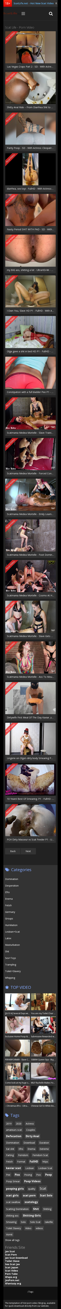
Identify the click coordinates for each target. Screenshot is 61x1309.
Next (28, 851)
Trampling (10, 964)
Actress (30, 1123)
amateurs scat (14, 1129)
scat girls (12, 1195)
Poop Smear (13, 1181)
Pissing (28, 1174)
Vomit (9, 1234)
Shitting (47, 1209)
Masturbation (12, 944)
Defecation (13, 1136)
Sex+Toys (10, 958)
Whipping (10, 977)
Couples (30, 1129)
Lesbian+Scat (12, 931)
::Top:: (30, 1291)
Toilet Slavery (13, 1228)
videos (39, 1228)
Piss (17, 1174)
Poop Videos (32, 1181)
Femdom (23, 1155)
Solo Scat (35, 1222)
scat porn (29, 1195)
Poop (48, 1174)
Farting (10, 1155)
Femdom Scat (40, 1155)
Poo (38, 1174)
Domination (11, 879)
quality (31, 1188)
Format (21, 1161)
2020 (18, 1123)
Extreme (44, 1149)
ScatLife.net (11, 13)
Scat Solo (46, 1195)
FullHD (34, 1161)
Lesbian (29, 1168)
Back (13, 851)
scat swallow (13, 1202)
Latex (8, 938)
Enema (9, 898)
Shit (7, 951)
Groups (9, 918)
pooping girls (15, 1189)
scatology (31, 1202)
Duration (44, 1142)
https (45, 1161)
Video (28, 1228)
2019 (9, 1123)
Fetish (8, 905)
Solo (23, 1222)
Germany (10, 912)
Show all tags (12, 1240)
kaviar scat (13, 1168)
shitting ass (12, 1215)
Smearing (11, 1222)
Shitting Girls (32, 1215)
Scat (43, 1188)
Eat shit (10, 1149)
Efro (7, 892)
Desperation (12, 885)
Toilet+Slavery (13, 971)
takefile (49, 1222)
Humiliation (11, 925)
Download (29, 1142)
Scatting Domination (17, 1209)
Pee (8, 1174)
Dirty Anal (32, 1136)
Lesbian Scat (45, 1168)
